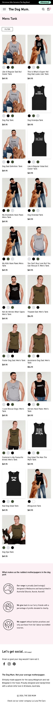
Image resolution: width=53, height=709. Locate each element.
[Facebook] (4, 663)
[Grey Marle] (3, 67)
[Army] (12, 67)
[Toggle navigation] (4, 9)
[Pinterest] (14, 663)
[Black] (8, 67)
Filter (7, 29)
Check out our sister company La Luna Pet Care (26, 701)
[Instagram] (9, 663)
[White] (33, 501)
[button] (43, 9)
